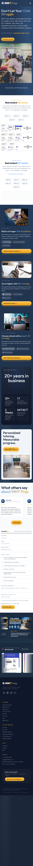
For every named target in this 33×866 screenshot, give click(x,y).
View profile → (26, 642)
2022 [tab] (16, 116)
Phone (2, 535)
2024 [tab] (12, 120)
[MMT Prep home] (9, 3)
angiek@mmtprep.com (6, 597)
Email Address (5, 541)
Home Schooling (6, 705)
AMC (3, 712)
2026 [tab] (16, 174)
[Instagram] (11, 686)
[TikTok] (15, 686)
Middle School (6, 701)
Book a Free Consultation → (14, 773)
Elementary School (7, 698)
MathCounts (5, 714)
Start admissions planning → (12, 351)
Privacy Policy (16, 786)
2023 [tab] (25, 116)
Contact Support (25, 786)
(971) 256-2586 (15, 597)
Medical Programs (6, 732)
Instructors (5, 739)
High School (5, 703)
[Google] (3, 686)
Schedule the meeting (7, 39)
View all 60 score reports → (16, 161)
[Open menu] (30, 3)
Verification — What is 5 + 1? (8, 588)
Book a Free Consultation (8, 758)
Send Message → (8, 601)
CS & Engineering (6, 730)
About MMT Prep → (11, 443)
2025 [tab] (21, 120)
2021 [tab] (7, 116)
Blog (3, 744)
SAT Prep (4, 707)
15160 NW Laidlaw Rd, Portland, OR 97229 (12, 755)
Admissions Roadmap (7, 728)
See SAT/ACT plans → (10, 297)
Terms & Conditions (6, 786)
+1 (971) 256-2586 (7, 751)
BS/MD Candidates (7, 726)
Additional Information (7, 579)
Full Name (3, 529)
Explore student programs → (12, 245)
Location (4, 742)
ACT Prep (4, 710)
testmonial (16, 516)
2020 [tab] (8, 167)
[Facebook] (7, 686)
